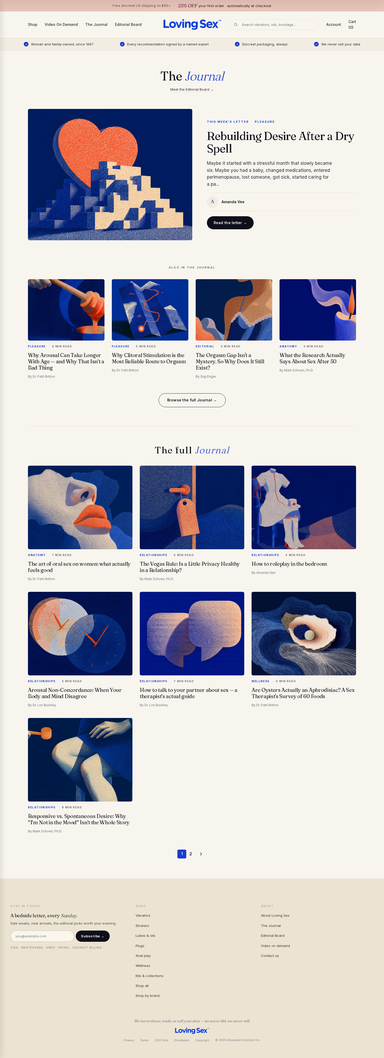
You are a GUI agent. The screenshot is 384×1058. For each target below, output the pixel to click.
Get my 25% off (192, 574)
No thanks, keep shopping (192, 587)
